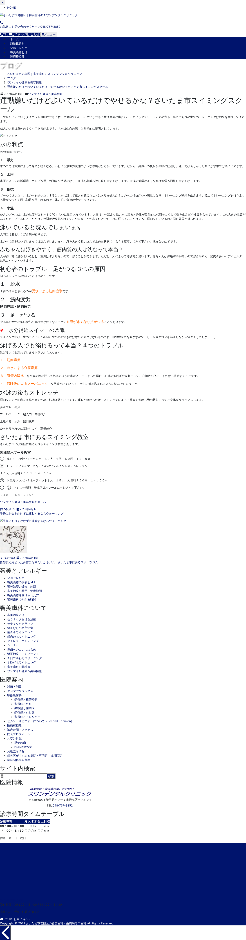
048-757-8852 (63, 805)
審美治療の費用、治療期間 (24, 591)
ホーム (14, 39)
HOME (11, 7)
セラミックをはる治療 (21, 619)
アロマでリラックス (20, 691)
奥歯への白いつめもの (21, 649)
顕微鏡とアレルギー (27, 717)
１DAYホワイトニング (21, 662)
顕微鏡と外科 (23, 704)
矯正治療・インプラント (23, 654)
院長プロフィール (18, 734)
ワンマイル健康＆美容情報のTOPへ (23, 502)
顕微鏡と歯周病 (24, 708)
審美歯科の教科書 (18, 667)
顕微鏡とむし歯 (24, 712)
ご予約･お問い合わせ (17, 919)
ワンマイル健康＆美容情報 (45, 94)
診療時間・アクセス (20, 729)
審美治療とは (18, 52)
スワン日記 (14, 738)
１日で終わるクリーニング (24, 658)
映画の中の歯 (23, 747)
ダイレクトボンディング (23, 641)
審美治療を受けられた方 (23, 595)
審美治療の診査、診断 (21, 586)
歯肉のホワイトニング (21, 636)
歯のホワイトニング (20, 632)
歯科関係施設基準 (18, 760)
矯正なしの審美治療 (20, 628)
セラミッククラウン (20, 623)
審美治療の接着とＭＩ (21, 582)
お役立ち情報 (15, 751)
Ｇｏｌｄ (13, 645)
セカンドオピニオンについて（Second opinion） (40, 721)
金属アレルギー (20, 48)
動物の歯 (20, 742)
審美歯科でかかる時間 (21, 599)
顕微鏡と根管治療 (25, 699)
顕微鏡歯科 (17, 43)
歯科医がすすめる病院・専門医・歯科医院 (34, 755)
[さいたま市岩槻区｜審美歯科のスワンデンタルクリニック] (39, 14)
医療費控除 (17, 56)
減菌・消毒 (14, 686)
